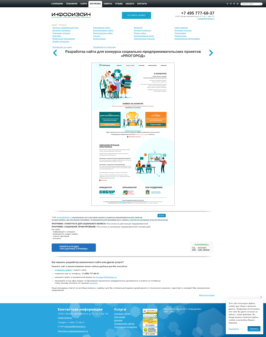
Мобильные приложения (64, 39)
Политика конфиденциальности (73, 331)
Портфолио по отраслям (104, 47)
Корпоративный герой (144, 36)
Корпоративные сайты (103, 30)
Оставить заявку (136, 15)
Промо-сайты (140, 33)
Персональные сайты (103, 33)
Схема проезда (65, 317)
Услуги (83, 3)
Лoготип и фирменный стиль (66, 27)
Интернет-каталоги (142, 30)
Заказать (130, 3)
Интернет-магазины (62, 30)
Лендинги (138, 27)
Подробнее (234, 329)
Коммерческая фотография (187, 39)
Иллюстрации (99, 39)
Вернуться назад (206, 295)
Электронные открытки (144, 39)
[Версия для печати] (237, 4)
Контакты (142, 3)
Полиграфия (180, 33)
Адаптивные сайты (101, 27)
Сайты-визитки (181, 27)
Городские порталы (61, 33)
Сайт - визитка (203, 250)
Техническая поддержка (125, 327)
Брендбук (57, 36)
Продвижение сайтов (124, 323)
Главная (54, 24)
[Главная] (227, 4)
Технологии (71, 3)
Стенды (96, 36)
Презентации (180, 36)
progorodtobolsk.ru (202, 244)
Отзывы (119, 3)
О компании (57, 3)
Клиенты (108, 3)
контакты (93, 283)
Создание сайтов (122, 313)
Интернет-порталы (183, 30)
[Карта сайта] (234, 4)
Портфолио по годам (62, 47)
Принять (254, 329)
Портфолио (62, 24)
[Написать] (231, 4)
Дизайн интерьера (61, 41)
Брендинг (118, 320)
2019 (194, 250)
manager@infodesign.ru (205, 19)
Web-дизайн (119, 317)
